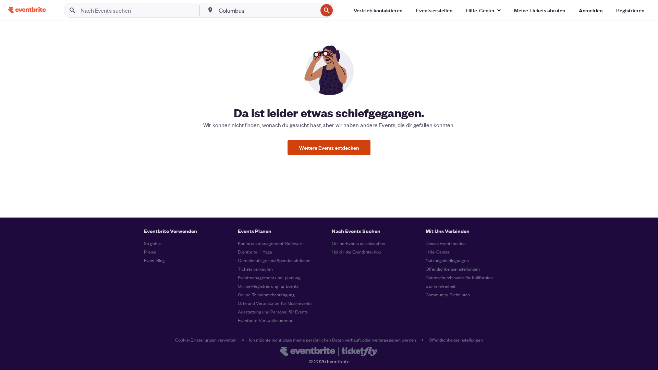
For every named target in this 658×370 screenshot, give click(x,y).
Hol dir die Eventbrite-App (356, 251)
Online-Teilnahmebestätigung (266, 294)
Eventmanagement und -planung (269, 277)
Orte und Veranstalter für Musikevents (275, 303)
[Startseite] (27, 10)
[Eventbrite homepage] (329, 352)
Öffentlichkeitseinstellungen (453, 269)
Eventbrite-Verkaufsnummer (265, 320)
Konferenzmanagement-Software (270, 243)
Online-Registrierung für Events (268, 286)
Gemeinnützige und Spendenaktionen (274, 260)
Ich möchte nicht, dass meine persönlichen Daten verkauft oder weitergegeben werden (332, 339)
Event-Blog (154, 260)
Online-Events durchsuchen (358, 243)
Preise (150, 251)
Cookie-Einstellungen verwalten (205, 339)
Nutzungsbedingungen (447, 260)
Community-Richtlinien (448, 294)
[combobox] (267, 10)
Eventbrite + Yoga (255, 251)
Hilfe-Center (438, 251)
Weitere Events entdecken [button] (329, 147)
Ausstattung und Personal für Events (273, 311)
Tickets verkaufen (255, 269)
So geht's (152, 243)
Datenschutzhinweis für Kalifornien (459, 277)
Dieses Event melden (446, 243)
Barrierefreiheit (440, 286)
